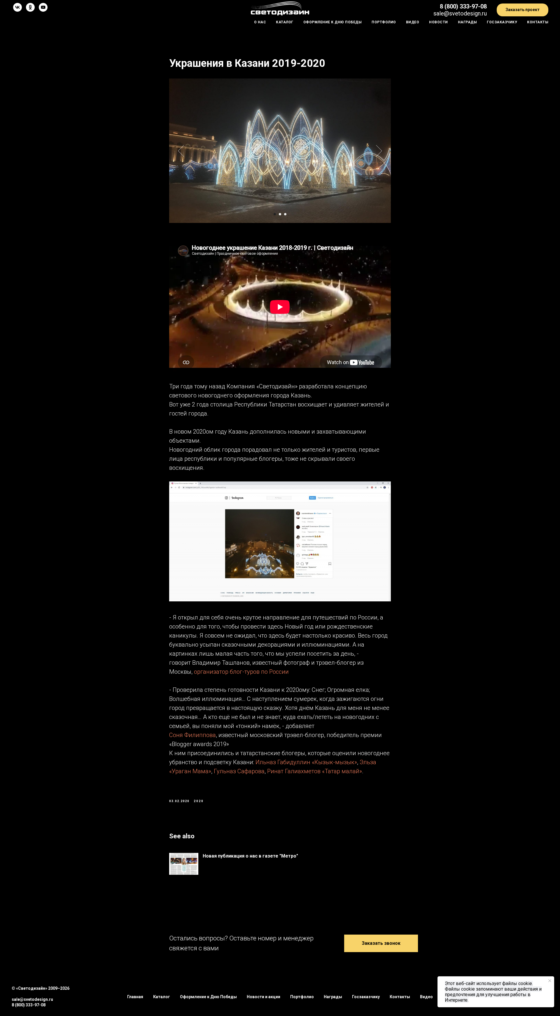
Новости (438, 22)
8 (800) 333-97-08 (463, 6)
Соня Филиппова (192, 735)
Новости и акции (263, 996)
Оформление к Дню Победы (332, 22)
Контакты (537, 22)
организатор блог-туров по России (241, 671)
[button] (522, 10)
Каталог (284, 22)
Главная (135, 996)
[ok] (30, 7)
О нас (260, 22)
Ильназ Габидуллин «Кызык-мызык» (306, 762)
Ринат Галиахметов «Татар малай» (314, 771)
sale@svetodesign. (457, 13)
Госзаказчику (502, 22)
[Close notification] (550, 981)
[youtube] (43, 7)
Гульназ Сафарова (239, 771)
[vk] (17, 7)
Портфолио (384, 22)
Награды (467, 22)
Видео (412, 22)
